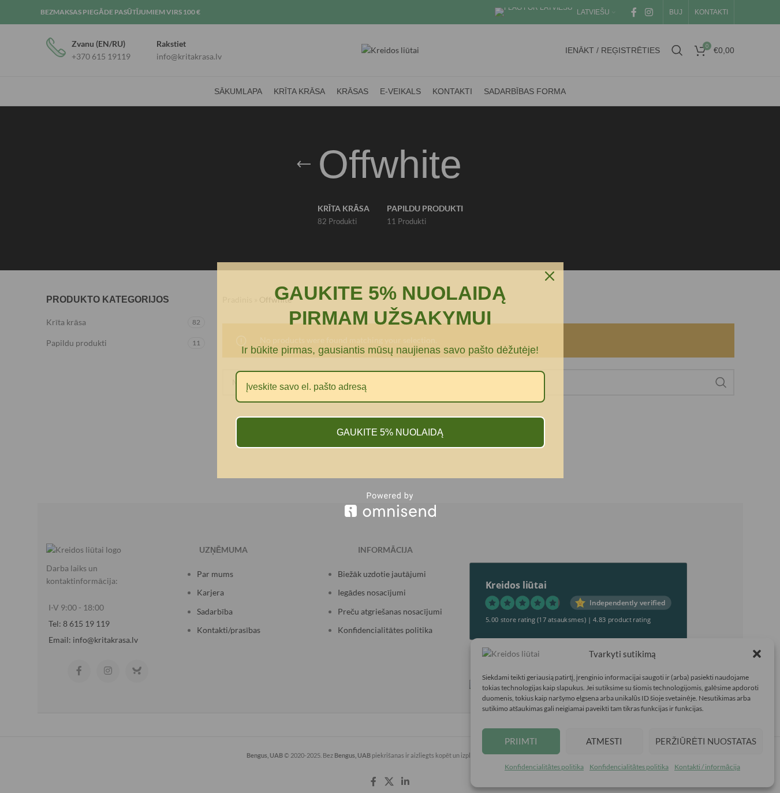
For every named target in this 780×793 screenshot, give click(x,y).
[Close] (549, 276)
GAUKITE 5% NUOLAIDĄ (390, 432)
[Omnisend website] (390, 504)
